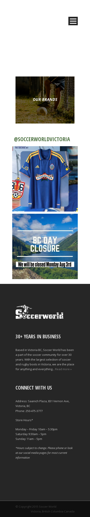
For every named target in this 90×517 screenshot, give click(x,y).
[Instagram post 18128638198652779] (45, 246)
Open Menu (73, 21)
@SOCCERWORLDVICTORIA (42, 139)
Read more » (63, 369)
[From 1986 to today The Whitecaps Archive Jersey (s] (45, 179)
